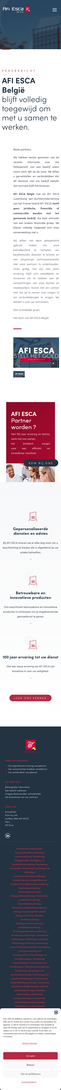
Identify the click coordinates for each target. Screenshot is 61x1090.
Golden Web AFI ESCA (17, 818)
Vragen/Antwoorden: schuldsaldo (23, 793)
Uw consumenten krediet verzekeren (27, 768)
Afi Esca (9, 824)
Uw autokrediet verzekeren (22, 772)
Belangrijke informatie (17, 786)
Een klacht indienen (15, 790)
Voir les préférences (30, 1074)
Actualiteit (10, 811)
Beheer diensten (29, 1043)
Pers (7, 821)
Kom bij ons (41, 463)
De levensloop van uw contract (21, 796)
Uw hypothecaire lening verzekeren (27, 765)
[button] (56, 1012)
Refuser (30, 1065)
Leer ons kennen (30, 698)
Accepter (30, 1056)
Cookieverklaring (28, 1081)
